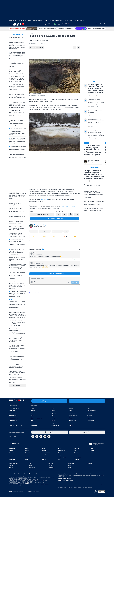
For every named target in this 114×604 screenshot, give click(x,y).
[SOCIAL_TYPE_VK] (58, 214)
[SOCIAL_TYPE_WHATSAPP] (70, 214)
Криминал (54, 410)
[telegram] (32, 436)
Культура (53, 413)
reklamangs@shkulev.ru (63, 474)
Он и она (71, 408)
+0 (74, 259)
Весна (33, 413)
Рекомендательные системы (64, 482)
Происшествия (73, 415)
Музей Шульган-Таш (45, 231)
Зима (52, 408)
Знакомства (22, 20)
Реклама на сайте (14, 408)
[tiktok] (48, 436)
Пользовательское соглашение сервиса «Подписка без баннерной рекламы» (75, 487)
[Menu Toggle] (10, 24)
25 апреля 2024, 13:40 (34, 43)
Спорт (88, 408)
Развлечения (72, 420)
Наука (53, 420)
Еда (32, 420)
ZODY (70, 20)
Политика (72, 413)
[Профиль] (104, 24)
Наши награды (13, 415)
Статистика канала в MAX (16, 425)
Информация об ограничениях (65, 478)
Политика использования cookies (65, 480)
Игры (74, 20)
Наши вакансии (13, 418)
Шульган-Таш (34, 231)
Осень (71, 410)
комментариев (38, 47)
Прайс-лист (12, 410)
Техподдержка (13, 420)
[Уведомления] (100, 24)
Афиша (45, 20)
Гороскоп (51, 20)
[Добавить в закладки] (74, 47)
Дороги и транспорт (36, 418)
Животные (34, 423)
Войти (35, 282)
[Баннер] (32, 28)
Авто (32, 408)
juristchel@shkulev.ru (44, 484)
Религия (71, 423)
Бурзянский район (57, 231)
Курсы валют (59, 20)
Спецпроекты (90, 420)
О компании (12, 413)
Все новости (17, 34)
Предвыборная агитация (15, 423)
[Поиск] (97, 24)
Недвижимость (13, 20)
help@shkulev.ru (19, 485)
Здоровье (34, 425)
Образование (55, 425)
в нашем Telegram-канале (68, 206)
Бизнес (33, 410)
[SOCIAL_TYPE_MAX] (76, 214)
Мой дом (53, 418)
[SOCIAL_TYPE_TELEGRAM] (64, 214)
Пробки (66, 20)
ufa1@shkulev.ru (26, 483)
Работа (71, 418)
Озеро (66, 231)
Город (32, 415)
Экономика (90, 418)
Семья (71, 425)
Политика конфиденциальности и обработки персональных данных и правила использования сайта (80, 485)
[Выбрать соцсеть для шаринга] (78, 47)
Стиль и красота (91, 410)
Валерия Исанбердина (41, 225)
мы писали (44, 199)
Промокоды (80, 20)
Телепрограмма (37, 20)
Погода (29, 20)
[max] (44, 436)
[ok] (40, 436)
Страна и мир (90, 413)
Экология (89, 415)
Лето (52, 415)
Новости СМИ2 (34, 293)
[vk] (36, 436)
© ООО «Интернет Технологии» (34, 491)
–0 (78, 259)
